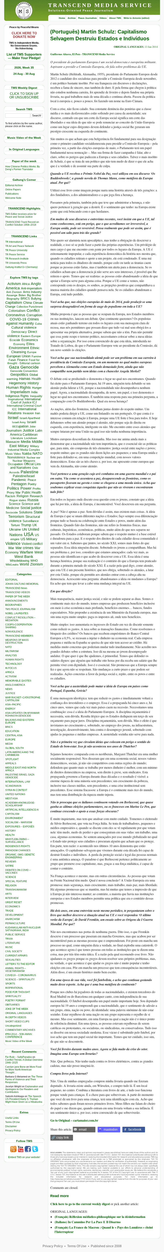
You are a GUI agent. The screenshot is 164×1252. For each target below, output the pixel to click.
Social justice (30, 508)
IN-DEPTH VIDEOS (15, 1017)
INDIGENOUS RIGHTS (17, 846)
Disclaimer (11, 1126)
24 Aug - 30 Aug (24, 73)
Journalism (14, 430)
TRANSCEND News (16, 588)
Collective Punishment (30, 306)
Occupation (15, 464)
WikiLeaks (12, 564)
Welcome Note (13, 198)
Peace (32, 480)
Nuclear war (33, 457)
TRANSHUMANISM (16, 889)
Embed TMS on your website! (24, 1157)
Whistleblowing (19, 560)
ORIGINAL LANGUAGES (18, 1013)
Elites (30, 344)
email (83, 1129)
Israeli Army (19, 422)
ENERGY (10, 708)
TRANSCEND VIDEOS (17, 592)
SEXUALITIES (13, 959)
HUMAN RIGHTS (14, 659)
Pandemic (19, 480)
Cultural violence (23, 327)
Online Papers (13, 189)
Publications (12, 193)
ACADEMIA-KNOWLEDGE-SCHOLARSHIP (20, 804)
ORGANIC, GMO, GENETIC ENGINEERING (20, 856)
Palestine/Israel (24, 476)
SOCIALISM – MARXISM (18, 822)
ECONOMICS (12, 906)
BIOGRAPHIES (13, 605)
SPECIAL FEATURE (16, 881)
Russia (32, 500)
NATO (37, 453)
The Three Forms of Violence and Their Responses (23, 1079)
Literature (17, 438)
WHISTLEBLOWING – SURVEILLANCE (17, 840)
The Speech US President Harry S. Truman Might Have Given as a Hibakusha (23, 1099)
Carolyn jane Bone (15, 1066)
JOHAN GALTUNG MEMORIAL (22, 584)
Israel (13, 417)
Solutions (25, 512)
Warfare (26, 552)
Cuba (38, 323)
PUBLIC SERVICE (15, 934)
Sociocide (12, 512)
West (38, 552)
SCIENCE (10, 877)
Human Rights (18, 387)
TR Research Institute (17, 258)
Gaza (14, 367)
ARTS (8, 894)
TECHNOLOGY (13, 663)
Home (62, 18)
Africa (26, 284)
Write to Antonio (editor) (136, 18)
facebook (134, 1129)
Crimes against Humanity (22, 321)
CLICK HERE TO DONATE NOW (24, 34)
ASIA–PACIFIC (13, 704)
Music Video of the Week (18, 1041)
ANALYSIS (11, 655)
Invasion (28, 413)
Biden (22, 295)
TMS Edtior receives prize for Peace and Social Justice (20, 215)
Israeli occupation (24, 424)
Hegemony (17, 383)
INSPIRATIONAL (14, 987)
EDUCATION (12, 731)
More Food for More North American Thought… (23, 1069)
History (33, 383)
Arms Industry (32, 292)
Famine (36, 356)
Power (25, 488)
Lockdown (30, 438)
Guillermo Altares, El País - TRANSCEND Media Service (82, 54)
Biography (13, 298)
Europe (31, 352)
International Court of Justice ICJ (25, 401)
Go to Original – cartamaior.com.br (74, 1120)
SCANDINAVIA (13, 786)
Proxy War (14, 492)
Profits (37, 488)
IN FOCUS (11, 668)
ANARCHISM (12, 919)
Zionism (36, 564)
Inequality (36, 396)
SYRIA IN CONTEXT (16, 790)
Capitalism (13, 302)
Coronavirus (15, 315)
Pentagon (19, 484)
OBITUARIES (12, 1004)
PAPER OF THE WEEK (17, 596)
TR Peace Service (15, 254)
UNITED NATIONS (15, 794)
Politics (13, 488)
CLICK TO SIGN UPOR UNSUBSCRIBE (24, 95)
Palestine (29, 472)
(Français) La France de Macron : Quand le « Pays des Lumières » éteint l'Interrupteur (104, 1229)
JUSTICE (10, 693)
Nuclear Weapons (24, 460)
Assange (11, 295)
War (11, 548)
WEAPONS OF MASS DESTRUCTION (17, 641)
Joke (33, 426)
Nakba (26, 453)
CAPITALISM (12, 814)
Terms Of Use (12, 1122)
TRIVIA (9, 938)
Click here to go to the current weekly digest (80, 1204)
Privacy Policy (12, 1130)
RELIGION (11, 885)
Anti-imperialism (31, 288)
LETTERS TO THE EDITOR (20, 964)
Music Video (13, 453)
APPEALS (10, 763)
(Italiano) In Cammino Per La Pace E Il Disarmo (88, 1222)
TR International (14, 241)
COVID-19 (18, 319)
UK (34, 525)
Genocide (29, 367)
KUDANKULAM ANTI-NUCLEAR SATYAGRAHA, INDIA (23, 929)
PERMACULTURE (15, 923)
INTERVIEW (11, 898)
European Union (18, 356)
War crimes (24, 548)
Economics (29, 340)
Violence (12, 543)
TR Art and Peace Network (19, 246)
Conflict (33, 310)
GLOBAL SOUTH (14, 748)
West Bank (23, 556)
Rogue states (17, 500)
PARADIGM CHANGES (17, 850)
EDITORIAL (11, 579)
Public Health (31, 492)
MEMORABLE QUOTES (18, 680)
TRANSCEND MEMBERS (19, 635)
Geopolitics (19, 375)
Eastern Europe (31, 336)
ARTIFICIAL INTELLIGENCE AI (22, 809)
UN (24, 529)
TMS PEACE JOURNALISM (20, 609)
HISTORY (10, 830)
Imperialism (20, 392)
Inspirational (15, 399)
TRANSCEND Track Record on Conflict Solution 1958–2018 (22, 223)
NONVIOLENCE (14, 631)
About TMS (115, 18)
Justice (28, 430)
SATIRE (9, 865)
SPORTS (10, 983)
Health (36, 379)
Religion (23, 496)
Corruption (34, 315)
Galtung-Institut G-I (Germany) (21, 267)
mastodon (111, 1129)
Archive (72, 18)
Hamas (24, 379)
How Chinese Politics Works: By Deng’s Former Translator (22, 168)
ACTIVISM (10, 676)
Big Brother (34, 295)
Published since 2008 (106, 1246)
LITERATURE (12, 943)
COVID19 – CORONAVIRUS (20, 975)
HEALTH (10, 835)
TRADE (9, 910)
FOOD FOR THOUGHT (17, 992)
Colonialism (16, 310)
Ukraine (15, 529)
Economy (19, 344)
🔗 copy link (60, 1137)
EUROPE (10, 739)
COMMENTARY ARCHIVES (20, 1030)
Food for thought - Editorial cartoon (23, 361)
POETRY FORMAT (15, 1000)
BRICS (25, 298)
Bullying (36, 298)
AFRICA (9, 672)
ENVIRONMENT (14, 818)
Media (26, 442)
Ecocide (15, 340)
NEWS (8, 689)
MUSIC (9, 947)
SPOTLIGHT (12, 759)
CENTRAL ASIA (13, 735)
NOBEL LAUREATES (16, 613)
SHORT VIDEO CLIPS (17, 1021)
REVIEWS (10, 861)
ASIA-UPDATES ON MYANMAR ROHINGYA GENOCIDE (22, 714)
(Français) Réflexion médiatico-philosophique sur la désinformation (100, 1216)
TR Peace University (16, 250)
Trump (26, 525)
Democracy (19, 331)
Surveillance (31, 521)
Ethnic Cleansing (25, 350)
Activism (14, 284)
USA (29, 534)
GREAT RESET (13, 902)
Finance (22, 359)
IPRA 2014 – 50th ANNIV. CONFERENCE (18, 1035)
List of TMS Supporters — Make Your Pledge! (24, 56)
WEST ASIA (11, 798)
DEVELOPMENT (14, 915)
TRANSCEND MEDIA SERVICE (100, 5)
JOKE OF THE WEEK (16, 1009)
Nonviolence (16, 457)
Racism (10, 496)
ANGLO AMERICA (15, 685)
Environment (19, 348)
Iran (37, 413)
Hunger (37, 387)
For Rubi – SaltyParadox (18, 1057)
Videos (103, 18)
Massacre (13, 441)
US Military (29, 539)
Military (23, 446)
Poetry (32, 484)
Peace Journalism (87, 18)
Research (36, 496)
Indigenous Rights (17, 396)
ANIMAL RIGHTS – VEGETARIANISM (15, 969)
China (27, 303)
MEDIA (9, 743)
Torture (15, 525)
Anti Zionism (14, 292)
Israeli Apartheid (30, 418)
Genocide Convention (24, 371)
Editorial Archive (14, 185)
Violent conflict (32, 543)
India (34, 392)
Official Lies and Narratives (25, 465)
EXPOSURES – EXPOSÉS (19, 826)
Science (14, 504)
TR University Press (16, 263)
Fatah (12, 359)
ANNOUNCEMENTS (16, 600)
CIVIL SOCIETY (13, 951)
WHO (34, 560)
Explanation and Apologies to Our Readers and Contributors (24, 1089)
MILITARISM (12, 651)
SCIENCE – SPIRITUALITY (20, 979)
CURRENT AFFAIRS (16, 955)
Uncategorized (13, 1025)
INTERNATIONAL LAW (17, 781)
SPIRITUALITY (13, 996)
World (24, 564)
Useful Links (12, 1118)
